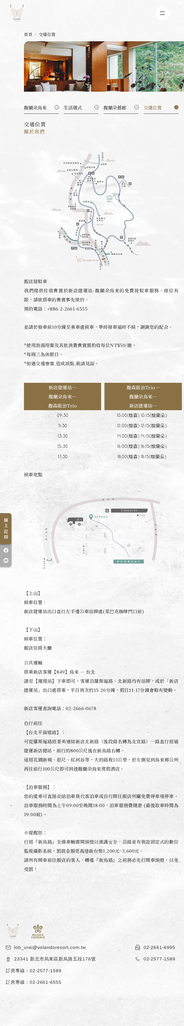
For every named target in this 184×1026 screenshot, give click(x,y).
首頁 (28, 34)
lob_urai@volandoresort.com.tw (50, 947)
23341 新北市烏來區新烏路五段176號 (55, 958)
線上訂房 (6, 529)
